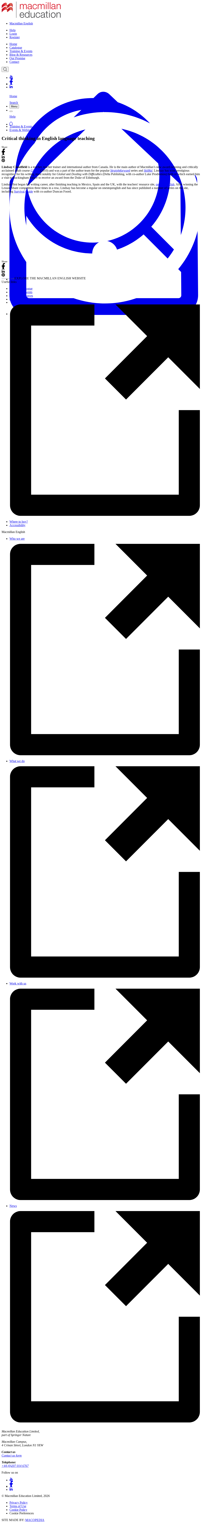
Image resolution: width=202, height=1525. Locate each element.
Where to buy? (18, 521)
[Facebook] (104, 80)
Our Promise (17, 58)
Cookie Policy (18, 1509)
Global (35, 170)
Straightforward (120, 170)
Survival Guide (23, 191)
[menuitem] (104, 44)
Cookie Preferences (21, 1513)
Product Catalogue (21, 288)
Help (12, 30)
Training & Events (20, 51)
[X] (104, 83)
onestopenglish (165, 184)
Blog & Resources (20, 54)
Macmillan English (21, 23)
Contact (14, 61)
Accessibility (17, 525)
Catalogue (15, 47)
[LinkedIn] (104, 87)
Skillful (148, 170)
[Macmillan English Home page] (31, 16)
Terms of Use (17, 1506)
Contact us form (12, 1455)
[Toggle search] (5, 69)
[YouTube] (104, 76)
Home (13, 44)
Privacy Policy (18, 1502)
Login (13, 33)
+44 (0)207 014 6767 (15, 1465)
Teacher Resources (21, 295)
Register (14, 37)
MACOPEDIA (34, 1520)
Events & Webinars (21, 130)
